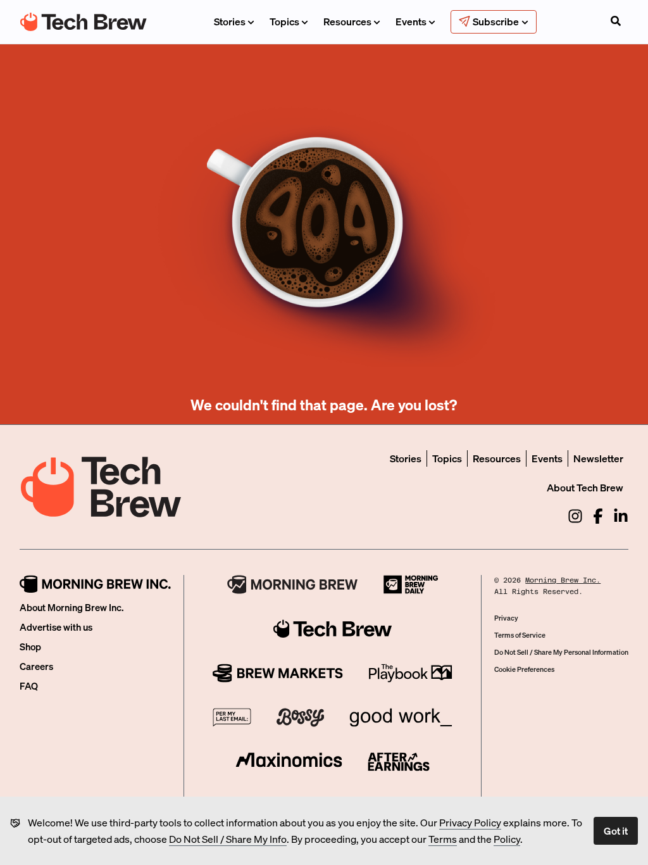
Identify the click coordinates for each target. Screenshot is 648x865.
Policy (507, 838)
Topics (284, 21)
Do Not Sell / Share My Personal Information (561, 652)
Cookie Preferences (524, 669)
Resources (347, 21)
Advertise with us (56, 627)
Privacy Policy (470, 822)
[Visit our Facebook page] (598, 516)
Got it (616, 830)
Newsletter (598, 458)
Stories (230, 21)
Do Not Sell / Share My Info (228, 838)
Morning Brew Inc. (563, 580)
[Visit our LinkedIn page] (620, 516)
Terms (442, 838)
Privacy (506, 618)
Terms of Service (519, 635)
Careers (36, 666)
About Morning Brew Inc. (71, 607)
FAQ (29, 685)
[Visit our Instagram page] (575, 516)
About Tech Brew (585, 487)
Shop (30, 646)
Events (411, 21)
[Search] (615, 22)
